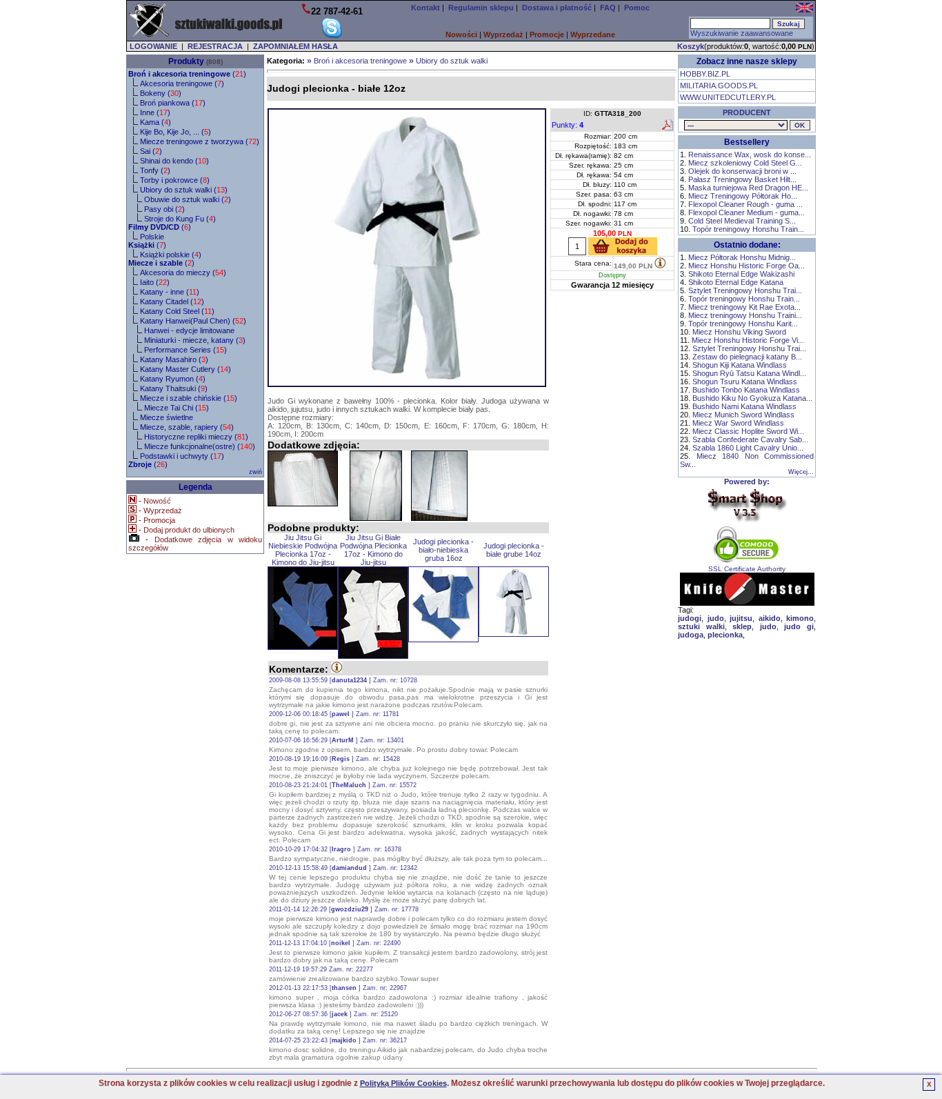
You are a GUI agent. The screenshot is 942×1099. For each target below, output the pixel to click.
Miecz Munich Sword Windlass (743, 414)
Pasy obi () (164, 209)
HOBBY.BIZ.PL (705, 74)
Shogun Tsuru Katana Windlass (744, 381)
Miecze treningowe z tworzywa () (199, 141)
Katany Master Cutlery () (185, 369)
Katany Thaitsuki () (174, 388)
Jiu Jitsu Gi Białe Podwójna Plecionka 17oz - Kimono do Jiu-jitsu (373, 549)
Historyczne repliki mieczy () (196, 437)
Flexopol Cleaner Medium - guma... (746, 212)
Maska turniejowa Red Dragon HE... (748, 188)
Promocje (547, 34)
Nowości (461, 34)
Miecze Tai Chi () (176, 408)
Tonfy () (155, 170)
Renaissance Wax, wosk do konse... (749, 154)
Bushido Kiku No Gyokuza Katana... (752, 398)
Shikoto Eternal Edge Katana (735, 282)
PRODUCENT (747, 112)
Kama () (155, 122)
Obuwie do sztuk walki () (187, 199)
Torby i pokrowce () (175, 180)
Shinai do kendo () (174, 161)
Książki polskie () (170, 254)
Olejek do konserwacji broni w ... (742, 171)
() (187, 74)
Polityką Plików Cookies (403, 1083)
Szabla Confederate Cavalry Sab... (750, 439)
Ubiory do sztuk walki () (184, 190)
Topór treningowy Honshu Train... (748, 229)
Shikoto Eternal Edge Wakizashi (741, 274)
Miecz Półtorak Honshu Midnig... (742, 257)
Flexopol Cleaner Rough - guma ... (745, 204)
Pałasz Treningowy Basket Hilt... (742, 179)
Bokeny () (160, 93)
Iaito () (155, 282)
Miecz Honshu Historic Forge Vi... (748, 340)
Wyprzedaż (503, 34)
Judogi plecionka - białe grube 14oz (513, 550)
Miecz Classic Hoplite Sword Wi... (748, 431)
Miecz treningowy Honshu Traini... (745, 315)
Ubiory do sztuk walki (452, 61)
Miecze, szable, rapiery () (187, 427)
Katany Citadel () (172, 301)
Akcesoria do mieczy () (183, 272)
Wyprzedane (592, 34)
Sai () (151, 151)
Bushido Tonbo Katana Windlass (746, 390)
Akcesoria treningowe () (182, 83)
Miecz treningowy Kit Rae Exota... (744, 307)
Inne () (155, 112)
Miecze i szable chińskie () (188, 398)
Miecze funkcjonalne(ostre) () (199, 446)
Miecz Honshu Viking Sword (739, 332)
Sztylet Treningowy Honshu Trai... (745, 290)
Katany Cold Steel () (177, 311)
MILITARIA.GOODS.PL (719, 85)
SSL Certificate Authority (746, 569)
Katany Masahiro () (174, 359)
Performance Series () (185, 350)
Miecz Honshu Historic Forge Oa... (746, 265)
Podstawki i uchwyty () (182, 456)
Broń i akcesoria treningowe (360, 61)
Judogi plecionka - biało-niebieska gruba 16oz (443, 549)
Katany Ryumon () (173, 379)
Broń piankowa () (173, 103)
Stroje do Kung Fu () (180, 219)
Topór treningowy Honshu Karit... (743, 323)
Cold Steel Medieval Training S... (742, 221)
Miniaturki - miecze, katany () (194, 340)
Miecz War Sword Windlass (738, 423)
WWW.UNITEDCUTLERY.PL (728, 97)
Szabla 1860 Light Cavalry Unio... (747, 448)
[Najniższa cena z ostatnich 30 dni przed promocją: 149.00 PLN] (659, 262)
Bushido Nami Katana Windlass (744, 406)
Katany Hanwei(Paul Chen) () (193, 321)
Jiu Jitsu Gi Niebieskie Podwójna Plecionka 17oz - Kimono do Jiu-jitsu (302, 549)
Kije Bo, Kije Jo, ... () (175, 132)
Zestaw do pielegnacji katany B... (747, 357)
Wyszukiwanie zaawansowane (741, 33)
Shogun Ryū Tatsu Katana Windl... (749, 373)
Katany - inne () (169, 292)
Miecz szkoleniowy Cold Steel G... (745, 163)
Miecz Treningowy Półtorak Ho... (742, 196)
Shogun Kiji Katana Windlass (739, 365)
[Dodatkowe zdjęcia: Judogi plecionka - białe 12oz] (303, 478)
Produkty (186, 61)
